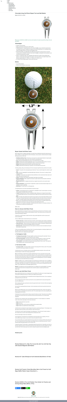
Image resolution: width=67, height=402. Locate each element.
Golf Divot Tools (12, 6)
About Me (36, 401)
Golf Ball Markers (12, 5)
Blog (8, 1)
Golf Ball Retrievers (12, 8)
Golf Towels (11, 10)
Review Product (10, 3)
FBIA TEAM (33, 395)
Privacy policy (31, 401)
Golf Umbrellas (11, 4)
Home (8, 0)
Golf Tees (10, 9)
